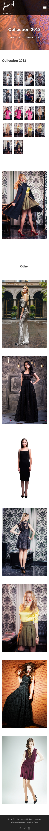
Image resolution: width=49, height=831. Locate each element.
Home (11, 37)
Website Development (20, 822)
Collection (20, 37)
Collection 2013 (33, 37)
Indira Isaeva (20, 819)
